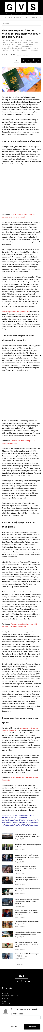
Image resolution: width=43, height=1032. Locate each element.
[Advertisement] (21, 189)
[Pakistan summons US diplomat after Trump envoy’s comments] (7, 924)
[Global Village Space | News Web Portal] (21, 7)
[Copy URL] (38, 60)
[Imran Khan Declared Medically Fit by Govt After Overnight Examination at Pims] (7, 880)
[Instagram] (17, 981)
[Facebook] (23, 60)
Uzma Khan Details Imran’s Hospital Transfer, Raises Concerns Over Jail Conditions (26, 857)
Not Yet (14, 1027)
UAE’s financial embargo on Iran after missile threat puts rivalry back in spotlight (27, 901)
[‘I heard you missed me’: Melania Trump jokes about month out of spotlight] (7, 869)
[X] (28, 60)
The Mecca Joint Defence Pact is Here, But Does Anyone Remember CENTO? (26, 945)
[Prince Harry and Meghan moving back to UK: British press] (7, 956)
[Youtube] (29, 981)
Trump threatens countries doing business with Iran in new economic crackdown (26, 913)
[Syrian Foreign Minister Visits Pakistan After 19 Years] (7, 891)
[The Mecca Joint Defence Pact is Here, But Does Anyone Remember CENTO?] (7, 945)
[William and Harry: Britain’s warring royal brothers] (7, 847)
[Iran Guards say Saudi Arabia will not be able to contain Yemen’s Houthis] (7, 934)
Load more (20, 964)
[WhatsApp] (33, 60)
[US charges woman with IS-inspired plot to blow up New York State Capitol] (7, 836)
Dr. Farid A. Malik (9, 55)
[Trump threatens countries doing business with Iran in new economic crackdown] (7, 913)
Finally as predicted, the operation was (16, 312)
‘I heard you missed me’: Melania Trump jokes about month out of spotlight (25, 868)
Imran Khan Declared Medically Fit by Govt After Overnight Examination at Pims (27, 880)
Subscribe (32, 1027)
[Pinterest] (21, 981)
